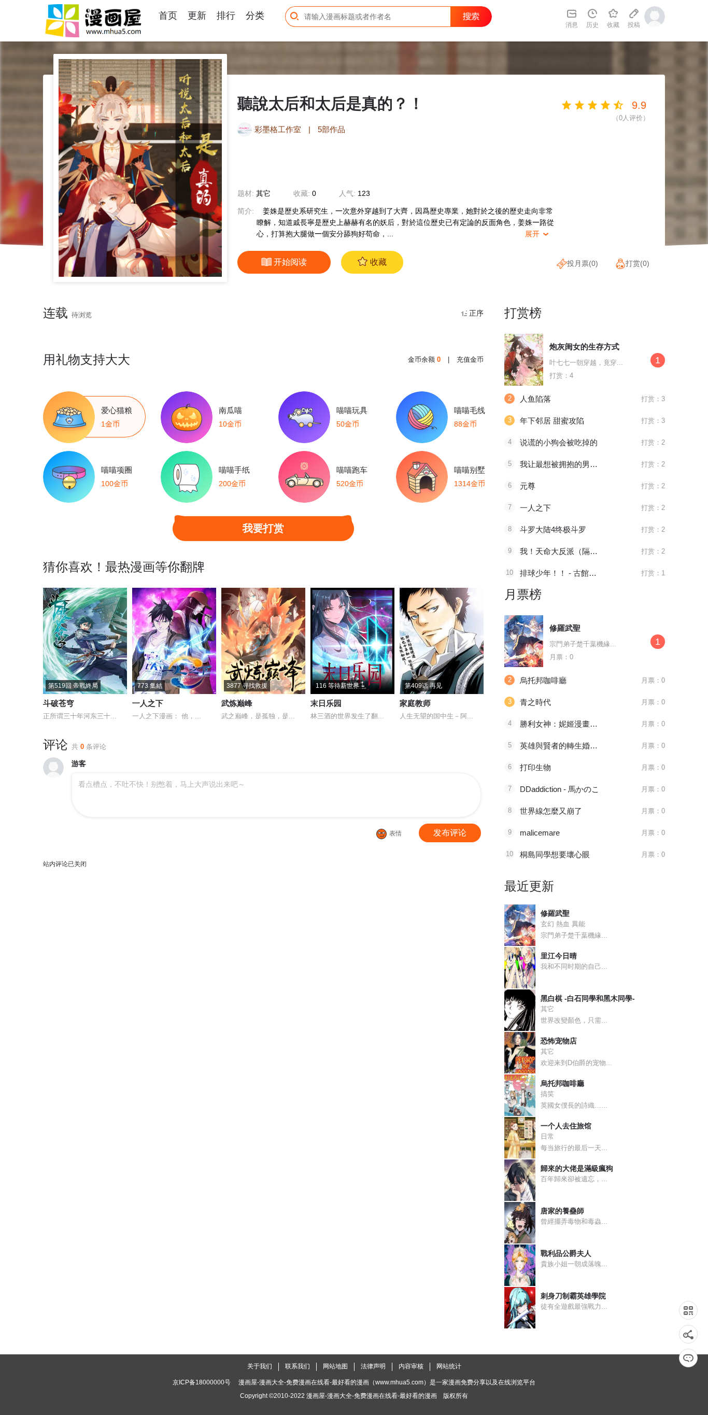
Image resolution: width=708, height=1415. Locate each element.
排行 (226, 15)
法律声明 (373, 1366)
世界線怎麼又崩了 (551, 810)
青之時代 (535, 702)
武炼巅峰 (236, 703)
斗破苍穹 (58, 703)
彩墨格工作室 (278, 129)
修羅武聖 (564, 628)
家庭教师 (415, 703)
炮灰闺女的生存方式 (584, 346)
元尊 (527, 486)
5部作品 (331, 129)
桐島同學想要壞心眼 (555, 854)
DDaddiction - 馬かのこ (559, 789)
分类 (255, 15)
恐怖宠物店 (559, 1041)
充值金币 (470, 359)
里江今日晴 (559, 956)
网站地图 (335, 1366)
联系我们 (297, 1366)
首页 (168, 15)
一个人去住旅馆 (566, 1126)
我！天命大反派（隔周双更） (570, 551)
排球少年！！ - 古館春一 (562, 573)
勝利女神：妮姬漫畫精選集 (566, 723)
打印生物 (535, 767)
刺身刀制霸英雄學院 (573, 1296)
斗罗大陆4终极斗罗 (553, 529)
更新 (197, 15)
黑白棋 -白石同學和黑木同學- (588, 998)
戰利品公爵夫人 (566, 1253)
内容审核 (411, 1366)
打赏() (637, 263)
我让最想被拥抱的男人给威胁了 (574, 464)
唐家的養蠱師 (562, 1211)
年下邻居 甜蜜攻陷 (552, 420)
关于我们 (259, 1366)
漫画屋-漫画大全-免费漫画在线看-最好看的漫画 (371, 1395)
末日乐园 (326, 703)
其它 (263, 193)
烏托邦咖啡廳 (543, 680)
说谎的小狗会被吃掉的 (559, 442)
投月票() (582, 263)
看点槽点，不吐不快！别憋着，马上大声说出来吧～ (161, 784)
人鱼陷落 (535, 398)
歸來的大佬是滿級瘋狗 (577, 1168)
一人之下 (147, 703)
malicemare (540, 832)
